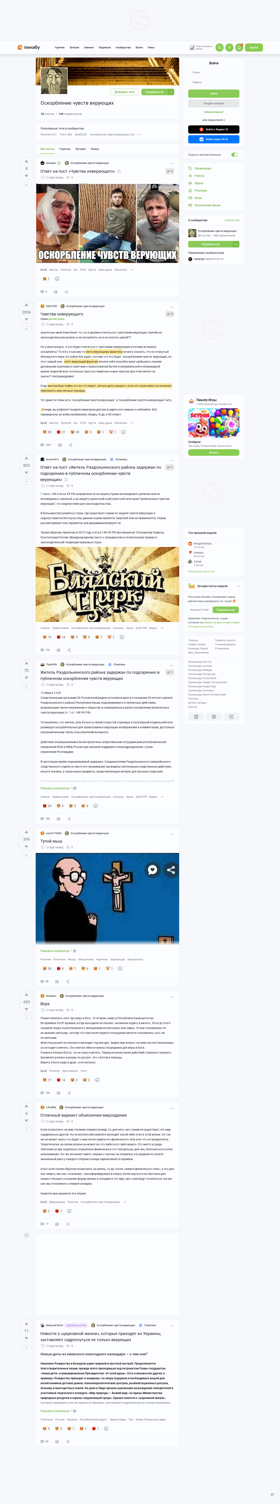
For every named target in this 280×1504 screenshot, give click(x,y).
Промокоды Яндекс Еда (202, 686)
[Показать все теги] (132, 269)
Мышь (72, 959)
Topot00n (51, 664)
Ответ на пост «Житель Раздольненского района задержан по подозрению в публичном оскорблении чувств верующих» (100, 473)
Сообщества (123, 47)
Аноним (51, 162)
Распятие (59, 959)
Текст (83, 1070)
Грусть (92, 269)
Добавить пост (125, 92)
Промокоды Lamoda (200, 666)
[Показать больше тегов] (139, 134)
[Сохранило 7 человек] (58, 819)
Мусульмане (70, 1070)
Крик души (105, 269)
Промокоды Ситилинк (201, 690)
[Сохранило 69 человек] (60, 445)
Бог (76, 269)
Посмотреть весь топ (201, 571)
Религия (66, 269)
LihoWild (51, 1107)
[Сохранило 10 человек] (58, 1093)
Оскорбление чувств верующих (90, 628)
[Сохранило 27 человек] (58, 650)
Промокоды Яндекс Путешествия (207, 682)
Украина (72, 1419)
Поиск (95, 149)
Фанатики (121, 269)
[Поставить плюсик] (26, 161)
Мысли (53, 269)
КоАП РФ (141, 628)
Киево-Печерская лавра (150, 1419)
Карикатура (117, 959)
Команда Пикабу (198, 648)
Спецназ (118, 628)
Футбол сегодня (197, 702)
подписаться (226, 609)
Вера (45, 1003)
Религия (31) (48, 134)
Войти (254, 47)
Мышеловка (86, 959)
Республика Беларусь (93, 1419)
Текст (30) (66, 134)
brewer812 (52, 459)
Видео (153, 628)
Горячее (60, 47)
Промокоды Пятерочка (201, 674)
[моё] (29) (81, 134)
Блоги (139, 47)
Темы (151, 47)
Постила (193, 698)
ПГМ (83, 269)
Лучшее (74, 47)
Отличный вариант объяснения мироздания (83, 1115)
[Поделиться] (66, 292)
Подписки (105, 47)
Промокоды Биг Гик (199, 661)
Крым (129, 628)
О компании (222, 648)
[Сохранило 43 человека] (57, 981)
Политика (47, 1419)
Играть (214, 452)
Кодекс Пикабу (197, 644)
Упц (131, 1419)
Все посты (48, 149)
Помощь (193, 640)
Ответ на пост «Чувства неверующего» (77, 171)
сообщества (231, 220)
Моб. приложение (198, 652)
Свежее (89, 47)
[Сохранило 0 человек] (55, 292)
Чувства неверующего (61, 314)
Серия (52, 318)
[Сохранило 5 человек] (57, 1441)
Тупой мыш (51, 841)
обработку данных (215, 622)
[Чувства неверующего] (119, 171)
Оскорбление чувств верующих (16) (112, 134)
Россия (59, 1419)
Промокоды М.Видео (200, 670)
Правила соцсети (225, 640)
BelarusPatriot (54, 1325)
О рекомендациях (225, 644)
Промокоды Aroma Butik (202, 678)
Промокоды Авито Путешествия (207, 694)
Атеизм (45, 628)
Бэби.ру (192, 706)
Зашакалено (135, 959)
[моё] (44, 269)
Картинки (102, 959)
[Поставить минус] (26, 176)
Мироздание (57, 1201)
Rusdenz (51, 995)
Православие (60, 628)
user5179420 (53, 833)
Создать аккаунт (214, 103)
